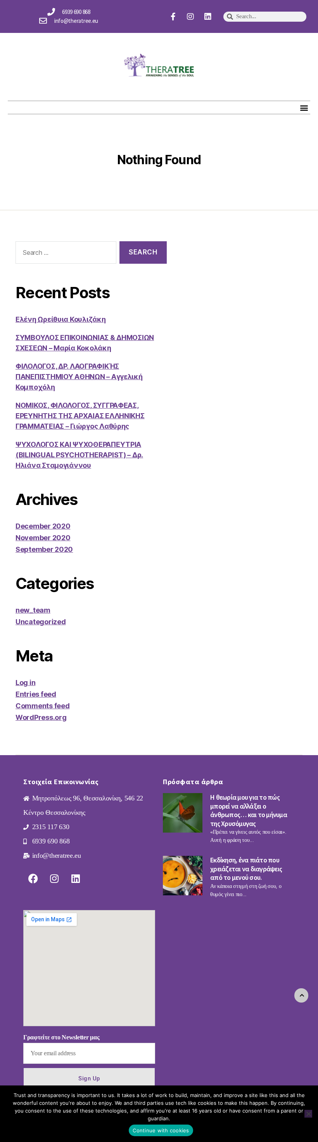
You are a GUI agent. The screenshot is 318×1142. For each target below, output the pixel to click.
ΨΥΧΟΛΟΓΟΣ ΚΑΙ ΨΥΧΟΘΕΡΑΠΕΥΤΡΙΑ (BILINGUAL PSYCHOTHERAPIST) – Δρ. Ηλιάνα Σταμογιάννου (79, 454)
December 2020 (43, 526)
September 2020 (44, 549)
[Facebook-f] (173, 16)
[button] (303, 107)
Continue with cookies (161, 1130)
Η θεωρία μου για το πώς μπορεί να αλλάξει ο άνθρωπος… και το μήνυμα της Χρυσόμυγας (248, 810)
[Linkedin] (208, 16)
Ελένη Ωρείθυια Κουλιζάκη (61, 319)
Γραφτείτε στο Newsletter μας (61, 1037)
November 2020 (43, 538)
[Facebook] (33, 878)
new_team (33, 610)
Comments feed (43, 706)
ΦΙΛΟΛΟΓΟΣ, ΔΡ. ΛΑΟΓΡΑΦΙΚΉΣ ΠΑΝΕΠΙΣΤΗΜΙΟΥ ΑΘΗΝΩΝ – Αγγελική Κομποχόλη (79, 376)
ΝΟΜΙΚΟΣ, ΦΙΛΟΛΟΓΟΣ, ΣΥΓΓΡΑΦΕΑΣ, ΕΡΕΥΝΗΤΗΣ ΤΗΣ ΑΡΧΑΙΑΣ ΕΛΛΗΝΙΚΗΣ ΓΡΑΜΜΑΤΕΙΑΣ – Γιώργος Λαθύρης (80, 415)
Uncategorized (41, 622)
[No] (308, 1114)
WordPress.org (41, 717)
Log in (25, 682)
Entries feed (36, 694)
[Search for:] (64, 254)
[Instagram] (190, 16)
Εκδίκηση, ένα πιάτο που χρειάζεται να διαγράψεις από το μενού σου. (246, 868)
